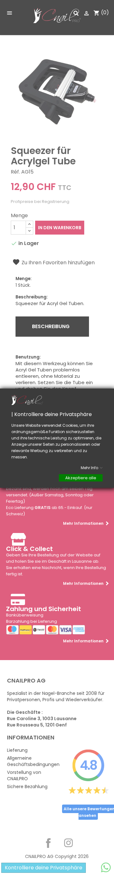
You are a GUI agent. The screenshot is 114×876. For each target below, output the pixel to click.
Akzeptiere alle (80, 478)
